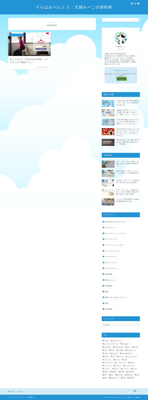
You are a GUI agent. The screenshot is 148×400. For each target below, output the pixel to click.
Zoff (114, 356)
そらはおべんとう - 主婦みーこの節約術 (74, 7)
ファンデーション (129, 365)
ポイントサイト (111, 262)
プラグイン (107, 368)
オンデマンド (110, 227)
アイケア (121, 356)
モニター (116, 368)
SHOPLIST (115, 353)
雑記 (107, 303)
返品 (124, 377)
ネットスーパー (111, 239)
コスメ (125, 359)
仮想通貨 (108, 274)
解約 (105, 377)
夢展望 (122, 371)
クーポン (117, 359)
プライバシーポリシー (17, 397)
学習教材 (108, 286)
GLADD (136, 347)
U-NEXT (106, 356)
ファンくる (118, 365)
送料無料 (131, 377)
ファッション (107, 365)
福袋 (138, 374)
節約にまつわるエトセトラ (116, 297)
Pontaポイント (131, 350)
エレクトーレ (107, 359)
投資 (107, 292)
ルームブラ (125, 368)
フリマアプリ (110, 257)
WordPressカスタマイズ (115, 222)
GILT (128, 347)
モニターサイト (111, 268)
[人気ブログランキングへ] (122, 80)
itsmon (112, 350)
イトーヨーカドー (132, 356)
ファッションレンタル (114, 245)
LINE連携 (120, 350)
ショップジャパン (121, 362)
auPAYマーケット (117, 340)
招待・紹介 (120, 374)
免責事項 (30, 397)
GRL (105, 350)
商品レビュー (110, 280)
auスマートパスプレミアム (111, 344)
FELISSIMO (107, 347)
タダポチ (132, 362)
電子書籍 (108, 309)
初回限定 (114, 371)
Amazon (106, 340)
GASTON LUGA (119, 347)
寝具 (112, 374)
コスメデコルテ (108, 362)
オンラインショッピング (115, 233)
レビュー (135, 368)
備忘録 (106, 371)
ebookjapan (125, 344)
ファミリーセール (112, 251)
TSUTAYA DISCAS (126, 353)
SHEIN (106, 353)
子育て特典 (131, 371)
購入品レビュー (115, 377)
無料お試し (130, 374)
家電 (105, 374)
